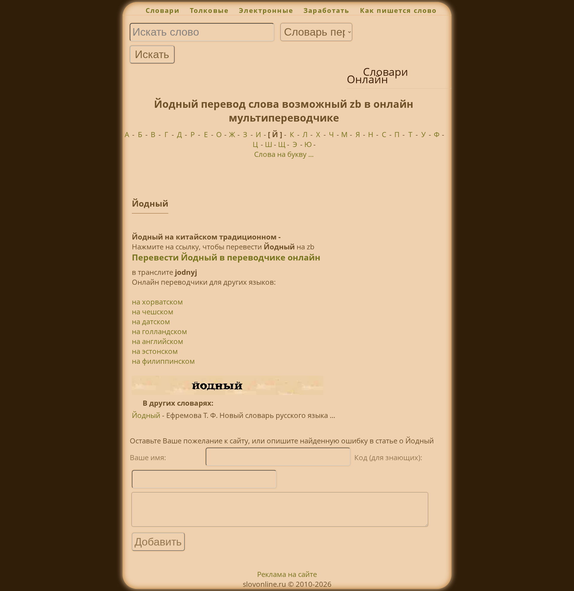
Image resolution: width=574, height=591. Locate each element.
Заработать (326, 10)
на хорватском (157, 302)
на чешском (152, 311)
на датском (151, 321)
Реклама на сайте (287, 574)
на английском (157, 341)
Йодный (146, 415)
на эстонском (155, 351)
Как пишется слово (398, 10)
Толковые (209, 10)
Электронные (266, 10)
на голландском (159, 331)
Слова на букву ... (284, 154)
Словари (163, 10)
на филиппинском (163, 361)
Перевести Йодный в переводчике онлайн (226, 257)
